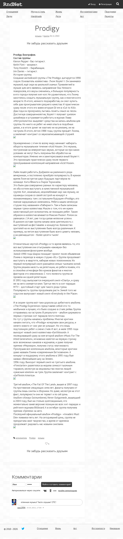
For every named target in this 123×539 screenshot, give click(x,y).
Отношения (12, 11)
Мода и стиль (38, 11)
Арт (82, 16)
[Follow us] (22, 528)
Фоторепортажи (88, 11)
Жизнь (59, 11)
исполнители (21, 438)
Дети (58, 16)
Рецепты (109, 16)
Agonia (46, 36)
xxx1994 (21, 507)
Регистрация (106, 4)
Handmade (36, 16)
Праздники (110, 11)
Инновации (115, 528)
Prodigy (32, 438)
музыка (38, 36)
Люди (9, 16)
